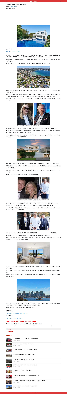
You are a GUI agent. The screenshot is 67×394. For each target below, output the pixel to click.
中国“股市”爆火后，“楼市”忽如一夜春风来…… (22, 370)
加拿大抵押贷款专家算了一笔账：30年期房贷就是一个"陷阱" (25, 349)
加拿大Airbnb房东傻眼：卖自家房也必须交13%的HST (24, 344)
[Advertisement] (33, 17)
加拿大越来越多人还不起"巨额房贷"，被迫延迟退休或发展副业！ (26, 338)
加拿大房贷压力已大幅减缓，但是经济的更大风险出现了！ (25, 354)
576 (33, 325)
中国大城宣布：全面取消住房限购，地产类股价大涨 (23, 359)
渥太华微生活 (14, 6)
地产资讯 (8, 335)
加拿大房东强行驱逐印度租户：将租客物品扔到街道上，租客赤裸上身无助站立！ (29, 380)
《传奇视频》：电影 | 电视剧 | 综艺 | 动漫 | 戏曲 (17, 313)
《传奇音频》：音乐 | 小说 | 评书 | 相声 (15, 318)
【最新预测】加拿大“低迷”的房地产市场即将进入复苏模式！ (25, 365)
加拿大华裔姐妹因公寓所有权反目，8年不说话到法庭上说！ (25, 386)
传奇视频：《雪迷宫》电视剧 (13, 51)
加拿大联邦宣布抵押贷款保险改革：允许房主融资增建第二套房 (26, 375)
